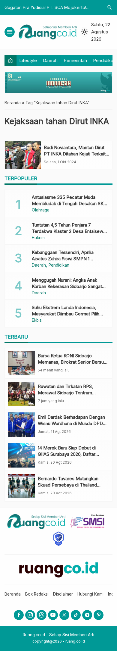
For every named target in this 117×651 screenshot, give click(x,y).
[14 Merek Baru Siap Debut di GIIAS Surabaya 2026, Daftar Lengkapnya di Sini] (21, 455)
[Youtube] (53, 615)
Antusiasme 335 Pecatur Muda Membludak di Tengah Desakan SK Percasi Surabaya (68, 203)
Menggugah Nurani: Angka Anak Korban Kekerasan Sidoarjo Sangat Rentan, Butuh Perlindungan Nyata (67, 286)
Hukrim (38, 238)
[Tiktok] (76, 615)
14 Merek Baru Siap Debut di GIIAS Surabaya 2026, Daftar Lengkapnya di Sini (67, 454)
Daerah (50, 60)
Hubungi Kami (90, 594)
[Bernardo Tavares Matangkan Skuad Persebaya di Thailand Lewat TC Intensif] (21, 486)
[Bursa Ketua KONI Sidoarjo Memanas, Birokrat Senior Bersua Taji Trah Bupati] (21, 363)
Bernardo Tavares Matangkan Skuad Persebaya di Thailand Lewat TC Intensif (68, 485)
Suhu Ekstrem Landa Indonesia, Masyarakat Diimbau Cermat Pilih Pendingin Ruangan (65, 314)
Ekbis (37, 320)
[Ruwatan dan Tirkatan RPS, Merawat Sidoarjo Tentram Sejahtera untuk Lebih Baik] (21, 394)
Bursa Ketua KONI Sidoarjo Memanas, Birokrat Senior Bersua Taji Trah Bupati (72, 362)
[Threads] (41, 615)
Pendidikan (104, 60)
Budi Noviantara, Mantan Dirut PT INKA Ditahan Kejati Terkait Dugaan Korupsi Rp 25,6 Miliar (75, 154)
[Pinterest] (99, 615)
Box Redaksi (37, 594)
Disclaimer (63, 594)
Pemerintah (75, 60)
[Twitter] (64, 615)
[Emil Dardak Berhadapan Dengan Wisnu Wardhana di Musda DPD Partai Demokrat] (21, 424)
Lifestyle (28, 60)
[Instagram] (30, 615)
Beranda (12, 594)
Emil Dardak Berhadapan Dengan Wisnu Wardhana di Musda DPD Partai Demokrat (71, 423)
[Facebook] (19, 615)
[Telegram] (87, 615)
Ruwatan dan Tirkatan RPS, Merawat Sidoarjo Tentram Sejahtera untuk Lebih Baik (65, 392)
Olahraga (41, 210)
